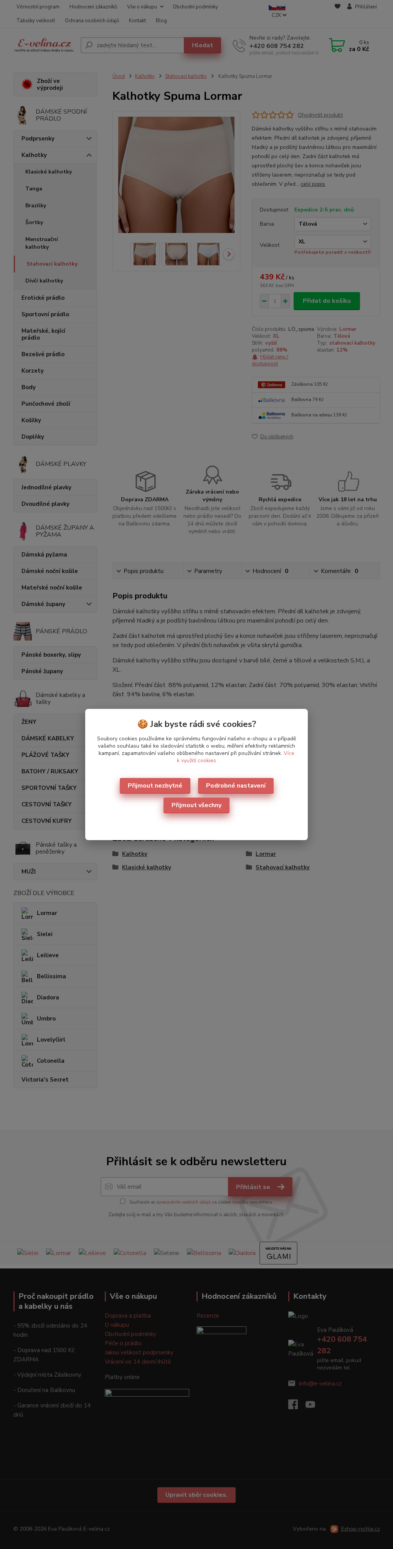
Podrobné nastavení (236, 785)
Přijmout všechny (196, 805)
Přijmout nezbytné (155, 785)
